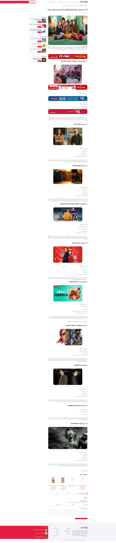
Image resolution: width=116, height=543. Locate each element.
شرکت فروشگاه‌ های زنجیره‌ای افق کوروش (72, 539)
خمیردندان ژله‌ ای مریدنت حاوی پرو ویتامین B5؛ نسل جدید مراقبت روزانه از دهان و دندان (36, 30)
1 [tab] (67, 491)
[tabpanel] (82, 483)
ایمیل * (73, 504)
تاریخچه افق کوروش (60, 1)
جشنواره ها (68, 534)
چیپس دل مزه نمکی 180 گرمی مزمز (53, 486)
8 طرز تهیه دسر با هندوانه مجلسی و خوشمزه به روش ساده (36, 25)
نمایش (82, 46)
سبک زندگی (69, 1)
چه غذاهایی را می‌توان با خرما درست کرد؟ (36, 48)
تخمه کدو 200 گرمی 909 (72, 485)
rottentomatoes (83, 470)
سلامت (65, 1)
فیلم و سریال (81, 5)
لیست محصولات (68, 532)
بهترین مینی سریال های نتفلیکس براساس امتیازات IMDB (75, 321)
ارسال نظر (81, 518)
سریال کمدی (80, 160)
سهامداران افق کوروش (67, 530)
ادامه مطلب (39, 21)
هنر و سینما (63, 49)
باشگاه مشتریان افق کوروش (53, 1)
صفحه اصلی (76, 1)
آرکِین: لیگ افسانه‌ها (80, 358)
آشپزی (72, 1)
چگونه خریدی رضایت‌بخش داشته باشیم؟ (36, 38)
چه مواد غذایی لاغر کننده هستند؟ (37, 43)
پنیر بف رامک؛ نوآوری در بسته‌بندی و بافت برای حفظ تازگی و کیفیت (36, 20)
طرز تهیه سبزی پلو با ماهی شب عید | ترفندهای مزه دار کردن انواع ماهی (37, 59)
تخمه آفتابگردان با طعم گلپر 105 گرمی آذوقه (82, 486)
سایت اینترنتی (59, 504)
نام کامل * (86, 504)
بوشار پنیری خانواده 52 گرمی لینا (63, 486)
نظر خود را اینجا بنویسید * (83, 508)
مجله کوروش (57, 48)
